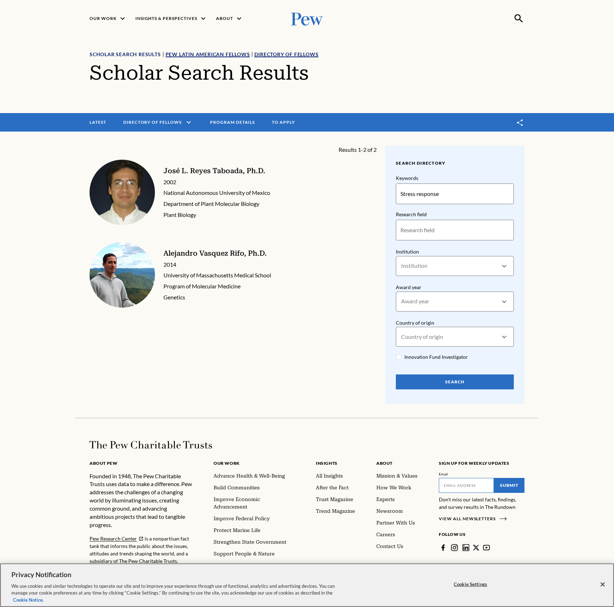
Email (443, 474)
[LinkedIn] (466, 547)
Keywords (407, 178)
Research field (411, 214)
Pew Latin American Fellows (208, 54)
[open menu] (188, 122)
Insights (327, 463)
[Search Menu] (518, 18)
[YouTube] (486, 547)
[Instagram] (454, 547)
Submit (509, 485)
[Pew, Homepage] (307, 18)
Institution (407, 252)
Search (454, 381)
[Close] (602, 584)
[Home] (151, 445)
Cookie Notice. (28, 599)
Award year (408, 287)
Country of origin (415, 323)
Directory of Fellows (286, 54)
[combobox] (401, 266)
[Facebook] (443, 547)
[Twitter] (476, 547)
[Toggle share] (520, 122)
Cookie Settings (470, 584)
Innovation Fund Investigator (436, 357)
